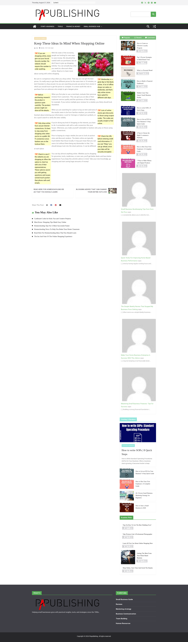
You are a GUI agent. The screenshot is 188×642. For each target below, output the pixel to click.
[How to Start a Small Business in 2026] (127, 507)
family (42, 48)
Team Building (121, 619)
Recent (139, 38)
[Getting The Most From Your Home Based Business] (128, 557)
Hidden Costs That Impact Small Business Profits (144, 95)
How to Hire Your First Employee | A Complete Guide (144, 149)
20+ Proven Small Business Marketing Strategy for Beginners (144, 495)
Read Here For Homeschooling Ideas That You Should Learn (49, 190)
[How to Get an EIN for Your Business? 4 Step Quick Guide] (128, 122)
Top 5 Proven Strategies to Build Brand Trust (144, 58)
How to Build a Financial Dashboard (144, 82)
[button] (101, 26)
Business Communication (126, 614)
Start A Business (47, 26)
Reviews (119, 604)
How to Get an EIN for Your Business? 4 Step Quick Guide (144, 122)
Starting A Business (128, 445)
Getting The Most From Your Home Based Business (144, 556)
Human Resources (123, 623)
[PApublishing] (34, 26)
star (37, 48)
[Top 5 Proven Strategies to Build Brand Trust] (128, 60)
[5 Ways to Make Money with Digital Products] (128, 163)
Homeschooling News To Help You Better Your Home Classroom (56, 229)
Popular (127, 38)
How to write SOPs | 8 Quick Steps (144, 109)
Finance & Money (73, 26)
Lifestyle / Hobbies (40, 38)
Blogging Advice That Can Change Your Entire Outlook (91, 190)
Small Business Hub (92, 26)
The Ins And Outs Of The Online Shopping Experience (53, 236)
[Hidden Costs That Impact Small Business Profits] (128, 95)
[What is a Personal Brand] (128, 72)
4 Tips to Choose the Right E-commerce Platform (143, 135)
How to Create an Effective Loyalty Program (142, 46)
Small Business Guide (124, 599)
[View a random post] (154, 26)
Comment (151, 38)
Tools (60, 26)
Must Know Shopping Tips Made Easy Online (50, 222)
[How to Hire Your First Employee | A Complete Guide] (128, 149)
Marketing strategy (123, 609)
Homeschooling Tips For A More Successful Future (52, 226)
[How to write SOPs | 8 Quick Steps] (128, 110)
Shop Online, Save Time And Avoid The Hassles (138, 568)
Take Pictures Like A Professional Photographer (137, 534)
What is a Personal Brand (144, 70)
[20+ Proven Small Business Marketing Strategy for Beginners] (127, 496)
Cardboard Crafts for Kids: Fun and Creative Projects (52, 219)
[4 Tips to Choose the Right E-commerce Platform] (128, 135)
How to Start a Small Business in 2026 (142, 507)
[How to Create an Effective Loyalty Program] (128, 45)
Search (153, 14)
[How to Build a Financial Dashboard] (128, 83)
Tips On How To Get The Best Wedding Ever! (137, 525)
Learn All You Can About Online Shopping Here (138, 543)
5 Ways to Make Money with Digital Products (144, 162)
